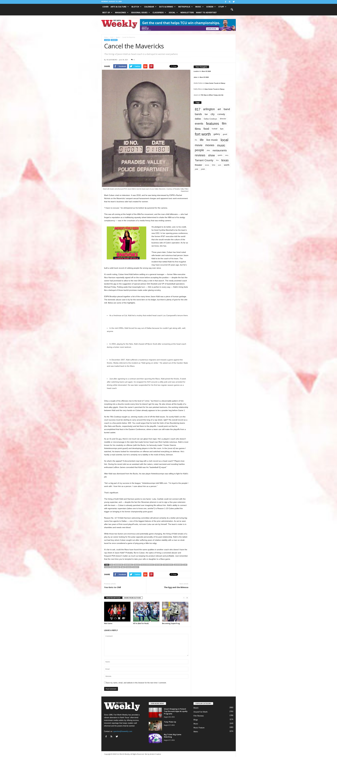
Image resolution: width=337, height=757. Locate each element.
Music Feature (199, 728)
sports (135, 567)
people (128, 567)
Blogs (196, 720)
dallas (136, 565)
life (185, 565)
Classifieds (158, 12)
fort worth (168, 565)
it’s (196, 140)
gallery (217, 134)
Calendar (149, 6)
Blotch (135, 6)
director (223, 119)
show (211, 155)
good (225, 134)
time (213, 165)
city (213, 114)
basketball (128, 565)
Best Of (106, 12)
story (226, 155)
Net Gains (108, 623)
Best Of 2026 (206, 71)
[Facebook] (225, 2)
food (206, 128)
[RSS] (229, 2)
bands (198, 114)
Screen (209, 6)
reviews (200, 155)
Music (198, 6)
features (158, 565)
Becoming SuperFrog (171, 623)
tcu (217, 160)
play (208, 150)
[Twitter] (233, 2)
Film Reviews (199, 716)
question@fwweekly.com (122, 731)
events (199, 123)
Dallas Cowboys (210, 119)
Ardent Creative (155, 754)
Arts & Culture (118, 6)
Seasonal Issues (139, 12)
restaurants (220, 150)
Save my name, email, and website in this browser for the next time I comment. (136, 683)
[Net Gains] (117, 611)
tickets (207, 165)
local (107, 567)
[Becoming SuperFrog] (175, 611)
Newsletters (187, 12)
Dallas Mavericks (147, 565)
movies (209, 145)
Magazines (120, 12)
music (221, 145)
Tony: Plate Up (170, 722)
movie (198, 145)
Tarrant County (204, 160)
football (214, 129)
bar (206, 114)
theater (198, 165)
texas (225, 160)
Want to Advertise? (206, 12)
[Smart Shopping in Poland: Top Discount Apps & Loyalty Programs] (155, 713)
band (227, 109)
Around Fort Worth (200, 712)
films (198, 128)
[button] (232, 10)
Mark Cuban (115, 567)
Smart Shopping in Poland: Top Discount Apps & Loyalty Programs (175, 711)
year (196, 169)
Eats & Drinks (166, 6)
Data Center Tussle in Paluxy (215, 83)
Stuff (221, 6)
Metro (196, 732)
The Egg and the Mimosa (176, 587)
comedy (221, 114)
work (219, 165)
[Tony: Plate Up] (155, 726)
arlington (118, 565)
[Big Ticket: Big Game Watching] (155, 738)
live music (212, 139)
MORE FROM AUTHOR (132, 598)
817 (112, 565)
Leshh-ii (196, 71)
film (224, 123)
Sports (114, 40)
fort (221, 129)
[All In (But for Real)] (146, 611)
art (219, 109)
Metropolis (184, 6)
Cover (105, 6)
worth (226, 165)
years (203, 169)
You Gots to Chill (112, 587)
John (195, 77)
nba (123, 567)
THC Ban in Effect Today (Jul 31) (212, 95)
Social (172, 12)
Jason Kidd (178, 565)
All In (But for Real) (141, 623)
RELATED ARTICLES (113, 598)
